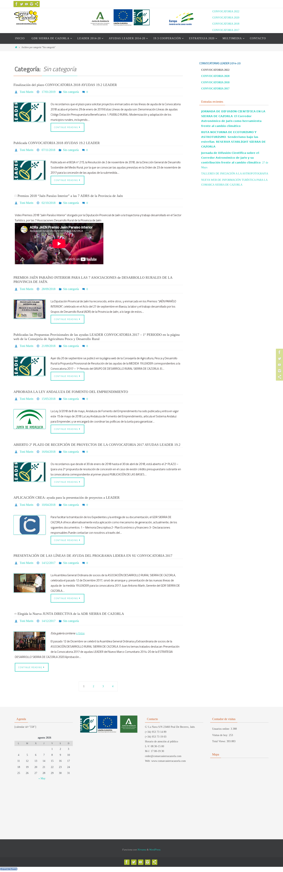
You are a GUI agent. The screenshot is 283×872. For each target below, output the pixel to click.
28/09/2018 (48, 289)
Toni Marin (26, 91)
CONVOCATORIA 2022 (225, 11)
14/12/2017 (48, 562)
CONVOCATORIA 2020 (225, 17)
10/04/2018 (48, 504)
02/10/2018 (48, 202)
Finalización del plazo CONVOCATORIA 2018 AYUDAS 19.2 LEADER (65, 85)
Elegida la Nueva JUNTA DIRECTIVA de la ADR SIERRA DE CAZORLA (71, 614)
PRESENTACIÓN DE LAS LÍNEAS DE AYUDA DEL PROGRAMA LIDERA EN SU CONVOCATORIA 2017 (92, 556)
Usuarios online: (221, 728)
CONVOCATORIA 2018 (225, 23)
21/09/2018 (48, 346)
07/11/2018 (48, 150)
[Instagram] (31, 4)
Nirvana (141, 849)
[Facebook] (16, 4)
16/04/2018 (48, 451)
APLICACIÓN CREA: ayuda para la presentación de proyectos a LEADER (66, 497)
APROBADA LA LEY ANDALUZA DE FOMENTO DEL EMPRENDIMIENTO (70, 392)
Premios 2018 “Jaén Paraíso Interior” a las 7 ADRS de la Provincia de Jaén (70, 196)
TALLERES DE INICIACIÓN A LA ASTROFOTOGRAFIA (234, 173)
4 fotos (80, 633)
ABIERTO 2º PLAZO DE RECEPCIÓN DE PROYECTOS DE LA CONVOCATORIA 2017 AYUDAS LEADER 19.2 (96, 445)
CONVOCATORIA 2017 (225, 30)
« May (42, 778)
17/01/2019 (48, 91)
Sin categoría (71, 91)
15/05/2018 (48, 398)
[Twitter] (21, 4)
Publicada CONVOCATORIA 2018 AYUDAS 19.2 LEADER (56, 143)
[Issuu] (36, 4)
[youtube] (26, 4)
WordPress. (155, 849)
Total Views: (219, 741)
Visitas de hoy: (220, 735)
